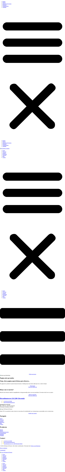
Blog (4, 156)
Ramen (4, 1)
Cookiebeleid (2, 450)
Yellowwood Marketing (35, 445)
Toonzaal (4, 155)
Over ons (4, 151)
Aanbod (4, 152)
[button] (32, 74)
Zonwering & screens (4, 432)
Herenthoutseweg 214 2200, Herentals (12, 398)
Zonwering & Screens (7, 3)
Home (4, 150)
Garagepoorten (6, 6)
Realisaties (5, 154)
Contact (4, 157)
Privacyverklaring (3, 448)
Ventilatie (4, 7)
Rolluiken (4, 5)
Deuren (4, 2)
